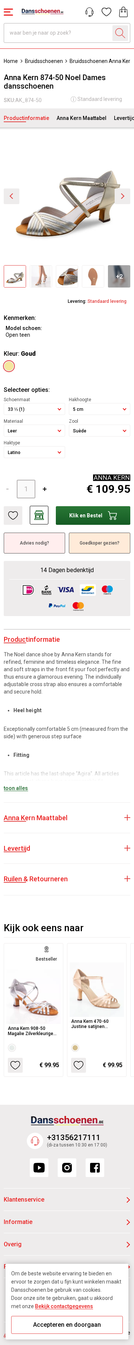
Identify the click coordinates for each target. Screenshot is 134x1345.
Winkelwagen (123, 12)
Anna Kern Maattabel (81, 118)
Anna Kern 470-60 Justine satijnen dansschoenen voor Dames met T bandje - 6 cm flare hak (96, 1024)
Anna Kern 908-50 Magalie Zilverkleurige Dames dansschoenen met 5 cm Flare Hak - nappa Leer (31, 1031)
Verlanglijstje (106, 12)
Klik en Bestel (85, 515)
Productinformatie (26, 118)
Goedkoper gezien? (99, 543)
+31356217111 (73, 1137)
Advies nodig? (34, 543)
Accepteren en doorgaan (67, 1324)
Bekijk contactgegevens (64, 1306)
